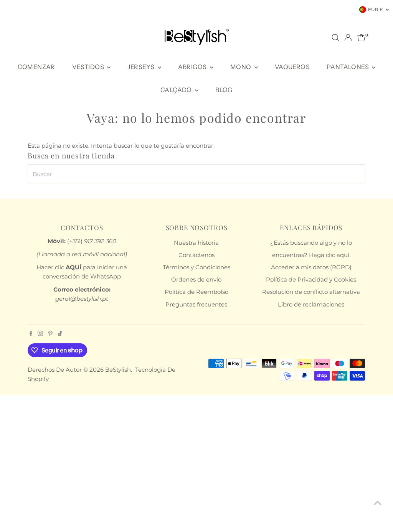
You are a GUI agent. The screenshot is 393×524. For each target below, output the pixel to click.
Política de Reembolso (196, 291)
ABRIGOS (193, 67)
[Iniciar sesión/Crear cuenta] (348, 37)
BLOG (224, 90)
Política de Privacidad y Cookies (311, 279)
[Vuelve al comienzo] (377, 503)
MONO (241, 67)
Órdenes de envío (196, 279)
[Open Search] (335, 37)
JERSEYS (141, 67)
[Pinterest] (50, 334)
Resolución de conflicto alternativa (311, 291)
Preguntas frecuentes (196, 304)
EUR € (375, 9)
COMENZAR (36, 67)
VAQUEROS (292, 67)
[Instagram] (40, 334)
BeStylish (118, 369)
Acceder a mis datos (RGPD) (311, 267)
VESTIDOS (89, 67)
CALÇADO (176, 90)
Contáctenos (196, 255)
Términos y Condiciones (196, 267)
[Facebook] (31, 334)
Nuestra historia (196, 242)
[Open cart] (361, 37)
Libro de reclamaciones (311, 304)
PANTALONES (348, 67)
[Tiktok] (60, 334)
